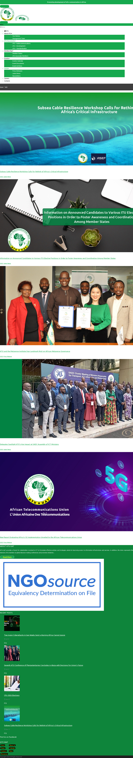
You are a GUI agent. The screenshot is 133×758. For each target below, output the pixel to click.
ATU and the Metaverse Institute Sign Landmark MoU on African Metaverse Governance (35, 351)
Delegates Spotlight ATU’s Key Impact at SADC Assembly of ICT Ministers (29, 444)
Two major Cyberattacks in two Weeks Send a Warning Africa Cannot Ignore (34, 635)
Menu (3, 27)
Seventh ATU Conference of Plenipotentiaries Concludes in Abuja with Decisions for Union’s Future (43, 665)
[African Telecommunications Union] (66, 13)
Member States (4, 5)
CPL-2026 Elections (11, 695)
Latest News (7, 176)
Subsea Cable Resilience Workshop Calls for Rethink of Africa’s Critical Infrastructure (34, 171)
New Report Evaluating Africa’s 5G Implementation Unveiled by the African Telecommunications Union (41, 537)
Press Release (8, 356)
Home (1, 87)
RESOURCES (4, 21)
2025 (6, 87)
